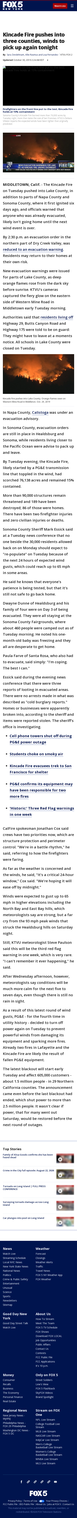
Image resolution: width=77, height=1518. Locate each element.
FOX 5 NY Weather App (49, 1275)
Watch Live (60, 6)
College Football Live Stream (48, 1425)
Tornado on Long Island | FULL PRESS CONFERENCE (24, 1188)
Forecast (41, 1253)
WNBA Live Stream (47, 1459)
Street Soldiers (44, 1380)
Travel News (43, 1270)
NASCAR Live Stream (48, 1435)
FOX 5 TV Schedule (46, 1327)
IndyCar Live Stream (47, 1440)
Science (7, 1292)
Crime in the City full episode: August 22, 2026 (28, 1170)
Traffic (39, 1266)
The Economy (11, 1392)
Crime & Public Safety (15, 1279)
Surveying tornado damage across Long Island (26, 1203)
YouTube (42, 1482)
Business (8, 1388)
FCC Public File (44, 1357)
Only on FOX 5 (47, 1375)
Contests (41, 1353)
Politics (7, 1275)
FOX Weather (43, 1279)
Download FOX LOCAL (49, 1336)
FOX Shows (42, 1331)
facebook (21, 1482)
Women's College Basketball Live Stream (49, 1453)
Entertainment (11, 1283)
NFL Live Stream (45, 1419)
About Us (43, 1314)
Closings (40, 1258)
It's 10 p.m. (42, 1365)
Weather (43, 1248)
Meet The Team (45, 1323)
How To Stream (45, 1319)
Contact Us (42, 1348)
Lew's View (42, 1384)
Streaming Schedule (14, 1258)
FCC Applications (45, 1361)
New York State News (15, 1266)
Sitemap (7, 1304)
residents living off (56, 317)
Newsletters (10, 1300)
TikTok (35, 1482)
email (55, 1482)
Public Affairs (43, 1344)
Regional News (15, 1410)
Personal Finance (13, 1397)
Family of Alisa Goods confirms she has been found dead (28, 1156)
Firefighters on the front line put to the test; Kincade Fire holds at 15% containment (38, 110)
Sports (6, 1296)
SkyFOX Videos (44, 1392)
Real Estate (9, 1401)
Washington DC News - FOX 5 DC (16, 1432)
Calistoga (40, 412)
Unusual (7, 1287)
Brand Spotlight (45, 1397)
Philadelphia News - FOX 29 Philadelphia (14, 1424)
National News (11, 1270)
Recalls (7, 1384)
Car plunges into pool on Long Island (23, 1218)
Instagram (28, 1482)
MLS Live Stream (45, 1463)
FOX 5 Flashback (45, 1388)
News (7, 1248)
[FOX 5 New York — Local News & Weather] (13, 5)
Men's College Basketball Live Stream (49, 1445)
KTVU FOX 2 (66, 54)
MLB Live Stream (46, 1431)
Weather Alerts (44, 1262)
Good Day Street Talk (15, 1323)
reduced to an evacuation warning (33, 249)
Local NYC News (12, 1262)
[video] (65, 1158)
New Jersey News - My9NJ (14, 1417)
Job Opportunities (46, 1340)
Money (8, 1375)
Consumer (9, 1380)
